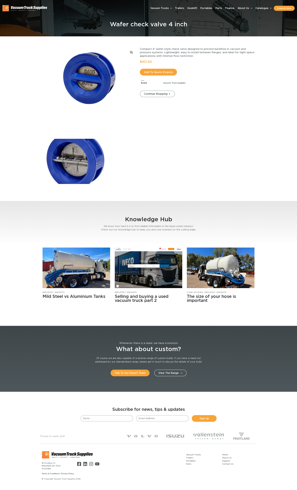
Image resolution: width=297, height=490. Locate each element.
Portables (206, 8)
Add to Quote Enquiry (158, 72)
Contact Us (227, 464)
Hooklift (192, 8)
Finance (230, 8)
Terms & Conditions (51, 474)
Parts (218, 8)
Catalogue (261, 8)
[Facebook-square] (79, 464)
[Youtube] (97, 464)
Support (226, 461)
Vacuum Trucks (159, 8)
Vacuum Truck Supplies (174, 83)
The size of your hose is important (211, 298)
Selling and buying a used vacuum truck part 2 (141, 298)
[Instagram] (91, 464)
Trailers (179, 8)
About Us (243, 8)
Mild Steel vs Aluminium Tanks (74, 296)
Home (225, 455)
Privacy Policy (67, 474)
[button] (131, 52)
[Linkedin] (85, 464)
